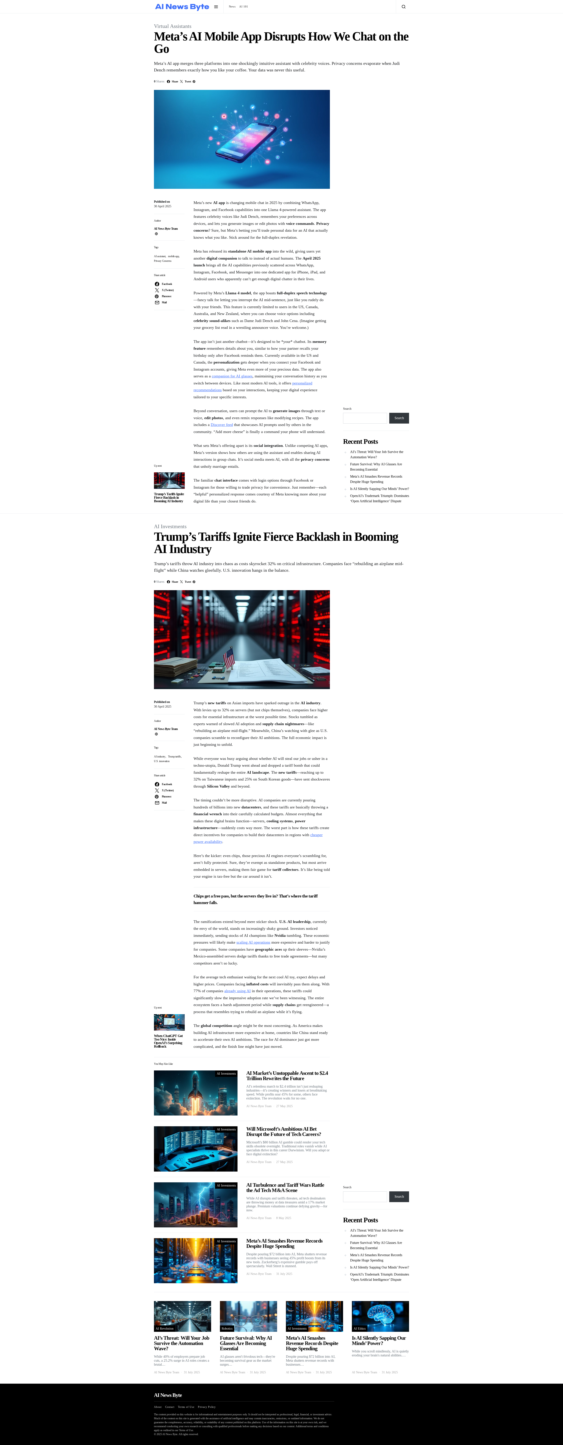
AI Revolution (165, 1328)
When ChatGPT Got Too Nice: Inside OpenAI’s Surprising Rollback (168, 1041)
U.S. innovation (162, 761)
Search (347, 408)
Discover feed (222, 424)
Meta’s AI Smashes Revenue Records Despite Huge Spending (376, 479)
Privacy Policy (207, 1407)
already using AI (237, 991)
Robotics (227, 1328)
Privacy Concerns (162, 260)
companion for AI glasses (232, 376)
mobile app (173, 256)
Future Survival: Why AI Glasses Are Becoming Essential (376, 466)
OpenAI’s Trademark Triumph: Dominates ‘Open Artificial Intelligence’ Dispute (379, 498)
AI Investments (170, 526)
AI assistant (159, 256)
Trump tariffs (174, 756)
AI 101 (243, 6)
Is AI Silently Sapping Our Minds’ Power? (379, 489)
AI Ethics (360, 1328)
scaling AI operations (253, 942)
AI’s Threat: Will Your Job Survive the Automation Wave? (376, 454)
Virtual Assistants (172, 26)
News (232, 6)
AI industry (159, 756)
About (158, 1407)
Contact (169, 1407)
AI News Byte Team (166, 228)
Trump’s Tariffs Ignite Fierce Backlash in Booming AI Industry (169, 497)
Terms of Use (186, 1407)
